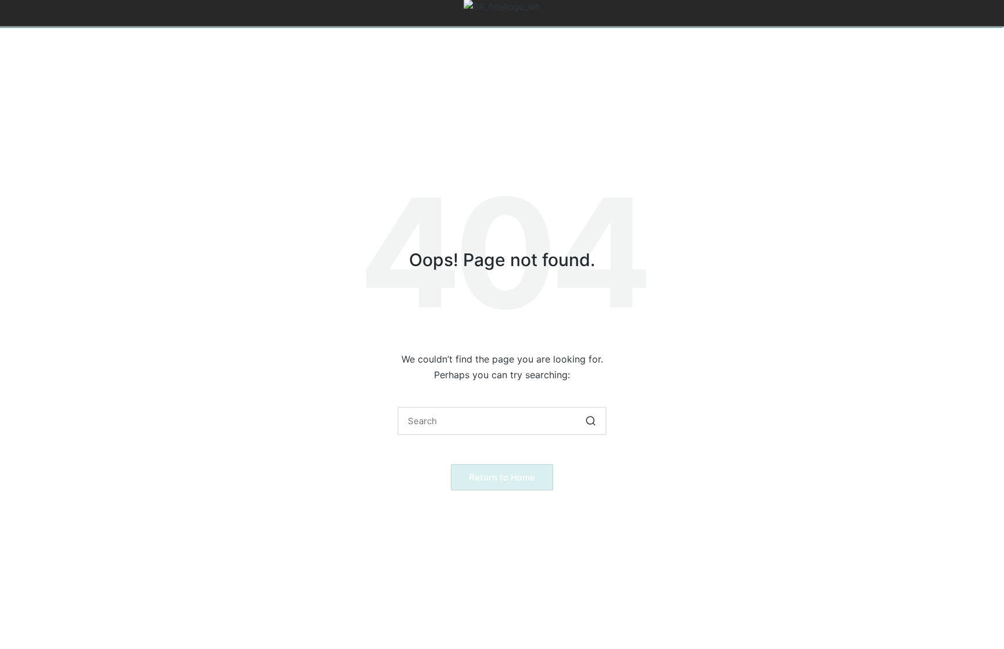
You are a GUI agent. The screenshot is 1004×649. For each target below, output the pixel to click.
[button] (590, 421)
